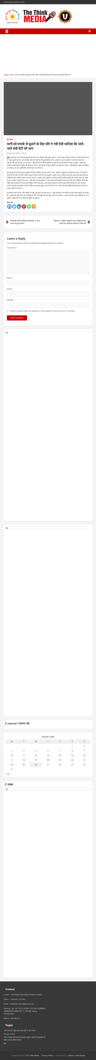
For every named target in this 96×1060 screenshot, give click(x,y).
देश (8, 139)
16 (84, 755)
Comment (11, 248)
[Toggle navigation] (7, 31)
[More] (34, 206)
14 (60, 755)
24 (12, 765)
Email (10, 289)
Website (10, 300)
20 (48, 760)
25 (24, 765)
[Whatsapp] (29, 206)
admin (23, 153)
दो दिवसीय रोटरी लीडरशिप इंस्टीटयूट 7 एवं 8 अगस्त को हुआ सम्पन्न (25, 222)
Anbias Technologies (76, 1055)
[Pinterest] (24, 206)
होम (5, 1043)
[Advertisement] (48, 54)
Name (10, 278)
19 (36, 760)
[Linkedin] (19, 206)
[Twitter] (14, 206)
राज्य (11, 139)
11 (24, 755)
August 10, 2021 (13, 153)
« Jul (7, 774)
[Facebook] (9, 206)
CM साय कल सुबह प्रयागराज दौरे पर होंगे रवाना (19, 1030)
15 (72, 755)
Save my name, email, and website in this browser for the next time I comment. (42, 311)
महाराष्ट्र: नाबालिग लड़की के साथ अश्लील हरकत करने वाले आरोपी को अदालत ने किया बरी (70, 222)
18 (24, 760)
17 (12, 760)
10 (12, 755)
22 (72, 760)
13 (48, 755)
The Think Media (32, 1055)
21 (60, 760)
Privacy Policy (9, 1034)
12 (36, 755)
